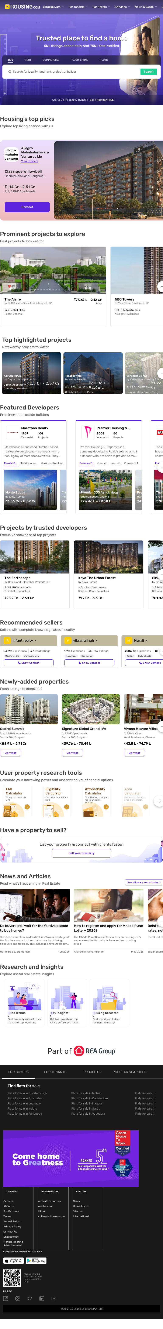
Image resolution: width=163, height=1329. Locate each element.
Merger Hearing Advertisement (13, 1243)
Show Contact (30, 662)
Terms (7, 1216)
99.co (41, 1211)
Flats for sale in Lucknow (24, 1103)
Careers (8, 1201)
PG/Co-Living (79, 59)
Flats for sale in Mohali (86, 1093)
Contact (27, 207)
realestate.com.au (49, 1201)
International (81, 1216)
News (76, 1201)
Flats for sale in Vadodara (88, 1113)
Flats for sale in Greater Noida (27, 1093)
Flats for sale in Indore (22, 1108)
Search (149, 71)
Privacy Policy (12, 1226)
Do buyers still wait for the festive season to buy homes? (34, 928)
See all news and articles (143, 882)
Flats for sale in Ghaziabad (25, 1098)
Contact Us (10, 1231)
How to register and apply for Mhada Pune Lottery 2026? (108, 928)
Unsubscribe (11, 1236)
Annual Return (12, 1221)
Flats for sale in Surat (85, 1108)
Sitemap (78, 1211)
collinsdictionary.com (51, 1216)
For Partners (11, 1211)
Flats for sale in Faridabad (25, 1113)
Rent (28, 59)
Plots (104, 59)
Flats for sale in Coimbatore (89, 1098)
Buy (10, 59)
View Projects (29, 161)
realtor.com (45, 1206)
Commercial (51, 59)
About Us (9, 1206)
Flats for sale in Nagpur (86, 1103)
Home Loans (81, 1206)
